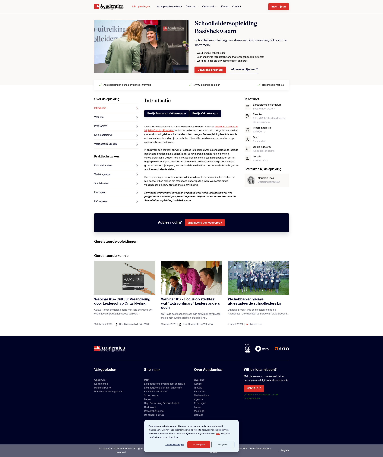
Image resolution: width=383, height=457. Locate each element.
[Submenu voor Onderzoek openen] (216, 7)
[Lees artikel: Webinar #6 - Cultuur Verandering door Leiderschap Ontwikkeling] (124, 278)
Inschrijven (278, 6)
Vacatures (199, 392)
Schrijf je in (254, 388)
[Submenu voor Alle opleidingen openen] (151, 7)
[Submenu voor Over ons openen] (197, 7)
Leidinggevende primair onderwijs (163, 388)
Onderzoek (208, 7)
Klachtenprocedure (260, 449)
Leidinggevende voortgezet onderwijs (164, 384)
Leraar (147, 399)
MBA (146, 380)
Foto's (197, 407)
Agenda (198, 399)
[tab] (116, 108)
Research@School (154, 411)
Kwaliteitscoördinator (155, 392)
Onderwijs (99, 380)
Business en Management (108, 392)
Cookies (213, 452)
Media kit (199, 411)
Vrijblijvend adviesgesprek (205, 222)
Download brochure (210, 70)
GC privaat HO (239, 449)
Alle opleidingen (141, 7)
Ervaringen (200, 403)
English (285, 451)
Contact (236, 7)
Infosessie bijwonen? (244, 69)
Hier (218, 433)
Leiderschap (101, 384)
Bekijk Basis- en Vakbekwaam (166, 113)
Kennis (225, 7)
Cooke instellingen (174, 444)
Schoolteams (151, 395)
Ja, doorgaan (199, 444)
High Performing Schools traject (161, 403)
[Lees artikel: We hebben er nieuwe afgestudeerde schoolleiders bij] (258, 278)
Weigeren (223, 444)
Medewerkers (201, 395)
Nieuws (198, 388)
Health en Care (102, 388)
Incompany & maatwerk (169, 7)
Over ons (191, 7)
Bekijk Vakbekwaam (205, 113)
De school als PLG (154, 415)
